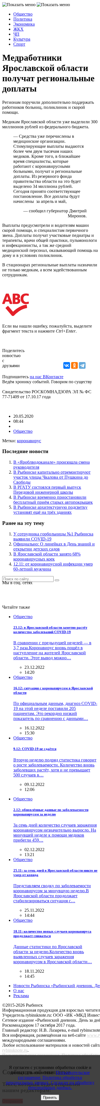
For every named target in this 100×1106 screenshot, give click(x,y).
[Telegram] (82, 365)
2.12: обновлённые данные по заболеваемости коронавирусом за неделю (50, 812)
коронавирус (29, 440)
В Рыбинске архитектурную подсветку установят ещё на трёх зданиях (50, 510)
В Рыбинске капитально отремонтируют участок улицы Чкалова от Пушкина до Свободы (52, 477)
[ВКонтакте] (66, 365)
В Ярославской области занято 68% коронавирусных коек (47, 556)
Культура (21, 39)
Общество (22, 14)
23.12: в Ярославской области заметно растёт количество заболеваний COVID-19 (50, 629)
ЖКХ (18, 29)
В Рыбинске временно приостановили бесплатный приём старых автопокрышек (53, 500)
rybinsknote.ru (15, 1050)
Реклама (21, 995)
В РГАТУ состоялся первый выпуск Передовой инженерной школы (47, 490)
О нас (18, 990)
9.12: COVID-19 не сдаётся (34, 749)
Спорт (19, 44)
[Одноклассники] (74, 365)
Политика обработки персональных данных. (44, 1080)
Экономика (24, 24)
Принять (50, 1097)
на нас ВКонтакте (46, 376)
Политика (22, 19)
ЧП (16, 34)
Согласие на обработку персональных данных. (61, 1085)
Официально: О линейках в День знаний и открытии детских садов (54, 546)
